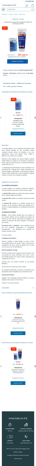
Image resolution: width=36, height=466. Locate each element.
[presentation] (1, 117)
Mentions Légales (18, 452)
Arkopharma (15, 19)
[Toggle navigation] (3, 9)
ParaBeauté (4, 14)
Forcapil (22, 19)
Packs (15, 14)
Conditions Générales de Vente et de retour (18, 455)
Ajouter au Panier (17, 61)
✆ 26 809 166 (30, 1)
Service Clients (18, 458)
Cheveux (11, 14)
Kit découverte (22, 14)
